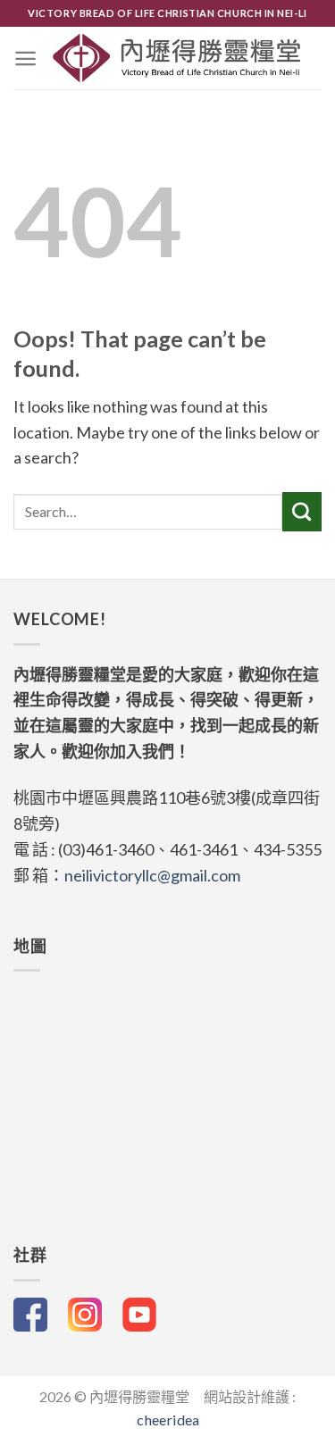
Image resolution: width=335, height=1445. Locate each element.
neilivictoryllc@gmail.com (152, 875)
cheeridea (168, 1419)
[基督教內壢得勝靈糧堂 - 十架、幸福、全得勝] (177, 58)
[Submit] (302, 511)
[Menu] (25, 58)
